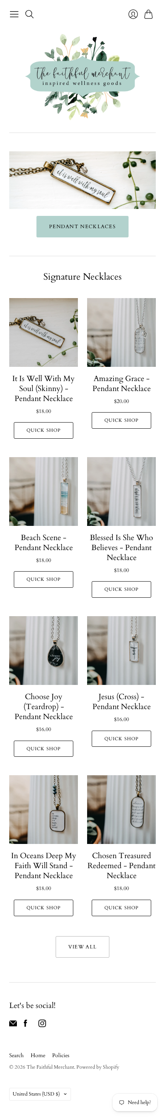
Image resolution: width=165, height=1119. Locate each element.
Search (16, 1055)
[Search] (29, 14)
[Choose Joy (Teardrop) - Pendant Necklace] (43, 650)
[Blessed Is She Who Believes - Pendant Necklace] (121, 491)
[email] (13, 1025)
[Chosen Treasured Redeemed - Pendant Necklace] (121, 809)
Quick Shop (43, 430)
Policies (60, 1055)
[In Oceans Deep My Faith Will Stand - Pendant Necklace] (43, 809)
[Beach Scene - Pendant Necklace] (43, 491)
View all (82, 946)
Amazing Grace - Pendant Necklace (121, 383)
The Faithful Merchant (50, 1067)
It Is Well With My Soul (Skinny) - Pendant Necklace (43, 388)
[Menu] (14, 14)
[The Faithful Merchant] (82, 77)
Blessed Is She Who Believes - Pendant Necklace (121, 547)
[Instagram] (42, 1025)
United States (36, 1094)
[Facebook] (25, 1025)
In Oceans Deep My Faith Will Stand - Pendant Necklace (43, 865)
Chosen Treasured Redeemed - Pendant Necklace (121, 865)
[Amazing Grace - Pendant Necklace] (121, 332)
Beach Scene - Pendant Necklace (44, 542)
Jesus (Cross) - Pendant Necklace (121, 701)
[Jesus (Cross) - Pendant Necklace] (121, 650)
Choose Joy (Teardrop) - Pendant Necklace (44, 706)
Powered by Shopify (97, 1067)
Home (38, 1055)
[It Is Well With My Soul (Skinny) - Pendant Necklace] (43, 332)
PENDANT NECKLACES (82, 226)
